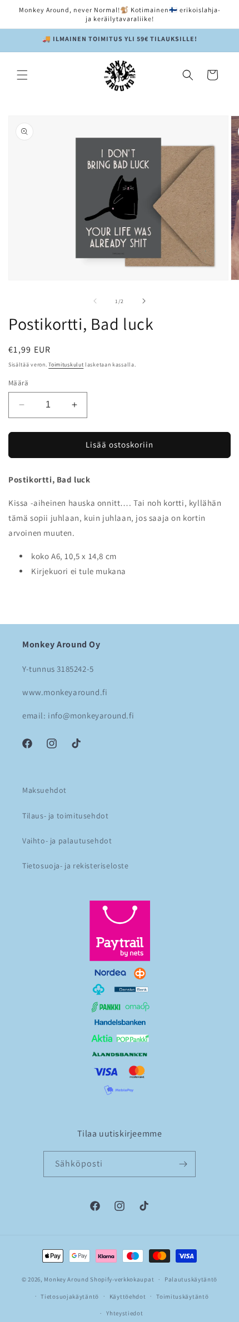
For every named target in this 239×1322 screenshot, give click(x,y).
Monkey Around (66, 1279)
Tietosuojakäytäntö (70, 1296)
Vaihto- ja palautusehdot (67, 841)
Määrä (18, 383)
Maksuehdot (44, 790)
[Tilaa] (183, 1164)
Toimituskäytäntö (182, 1296)
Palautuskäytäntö (191, 1279)
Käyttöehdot (127, 1296)
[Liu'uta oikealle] (144, 301)
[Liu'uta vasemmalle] (95, 301)
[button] (22, 75)
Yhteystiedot (124, 1313)
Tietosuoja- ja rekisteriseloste (75, 866)
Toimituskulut (65, 364)
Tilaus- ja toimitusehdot (65, 816)
